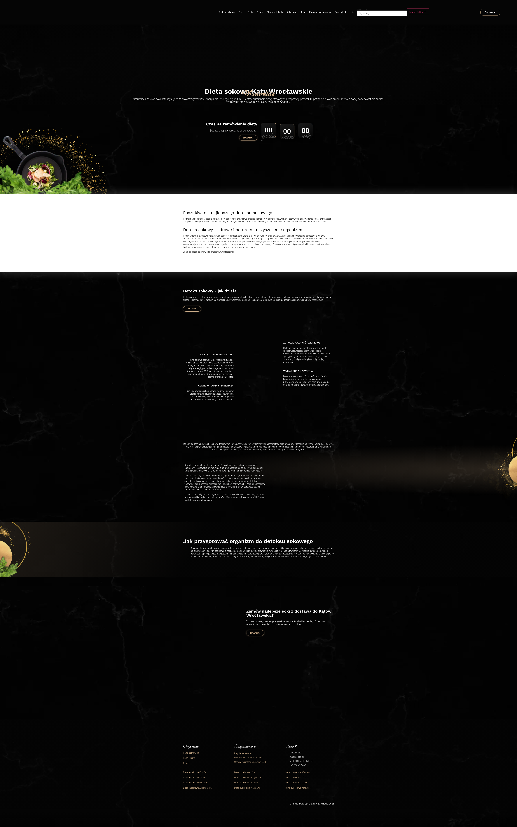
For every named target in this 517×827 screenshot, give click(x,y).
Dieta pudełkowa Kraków (195, 772)
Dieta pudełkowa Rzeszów (195, 782)
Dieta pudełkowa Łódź (244, 772)
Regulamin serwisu (243, 753)
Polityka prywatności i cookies (248, 757)
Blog (303, 12)
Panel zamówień (191, 753)
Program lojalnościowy (320, 12)
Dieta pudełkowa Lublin (296, 782)
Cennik (260, 12)
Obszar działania (275, 12)
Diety (250, 12)
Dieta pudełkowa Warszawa (247, 788)
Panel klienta (341, 12)
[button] (353, 12)
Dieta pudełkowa (227, 12)
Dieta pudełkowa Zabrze (194, 777)
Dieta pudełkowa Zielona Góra (197, 788)
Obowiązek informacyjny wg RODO (250, 762)
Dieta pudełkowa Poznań (246, 782)
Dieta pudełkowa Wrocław (297, 772)
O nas (241, 12)
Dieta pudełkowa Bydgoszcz (247, 777)
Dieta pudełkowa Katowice (297, 788)
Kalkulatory (292, 12)
